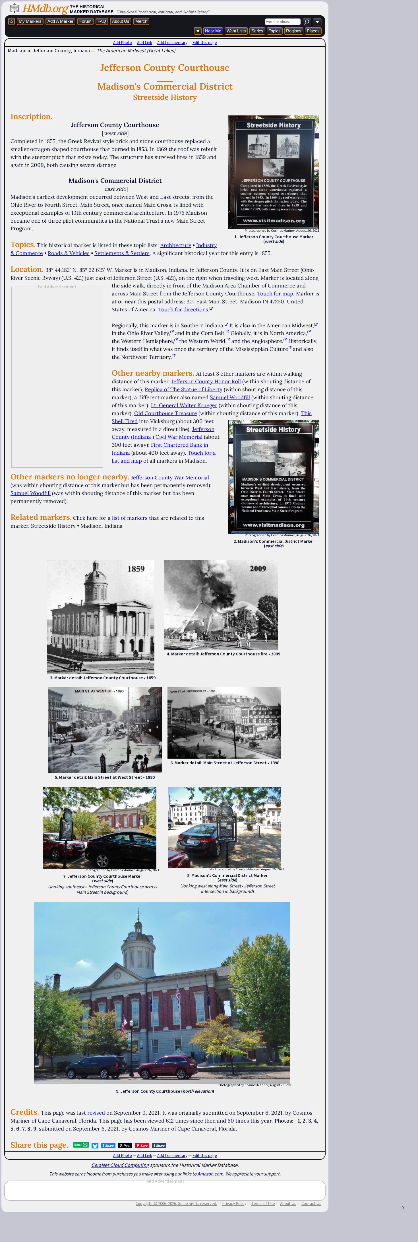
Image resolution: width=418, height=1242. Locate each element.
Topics (275, 30)
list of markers (130, 517)
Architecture (175, 245)
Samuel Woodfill (230, 397)
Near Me (213, 30)
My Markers (30, 21)
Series (257, 30)
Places (313, 30)
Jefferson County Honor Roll (206, 381)
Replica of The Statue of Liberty (183, 389)
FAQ (102, 21)
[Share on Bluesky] (95, 1145)
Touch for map (275, 293)
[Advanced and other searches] (317, 22)
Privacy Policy (234, 1203)
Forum (85, 21)
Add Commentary (172, 42)
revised (96, 1112)
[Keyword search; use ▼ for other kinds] (307, 22)
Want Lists (236, 30)
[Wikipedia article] (226, 325)
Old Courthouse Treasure (165, 413)
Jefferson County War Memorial (170, 477)
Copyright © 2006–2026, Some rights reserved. (176, 1203)
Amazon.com (210, 1174)
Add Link (144, 42)
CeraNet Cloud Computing (120, 1165)
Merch (141, 21)
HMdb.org (44, 8)
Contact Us (311, 1203)
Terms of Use (263, 1203)
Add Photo (122, 42)
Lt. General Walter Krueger (184, 405)
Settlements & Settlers (122, 253)
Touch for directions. (184, 309)
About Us (120, 21)
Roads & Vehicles (69, 253)
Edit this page (205, 42)
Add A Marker (60, 21)
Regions (293, 30)
